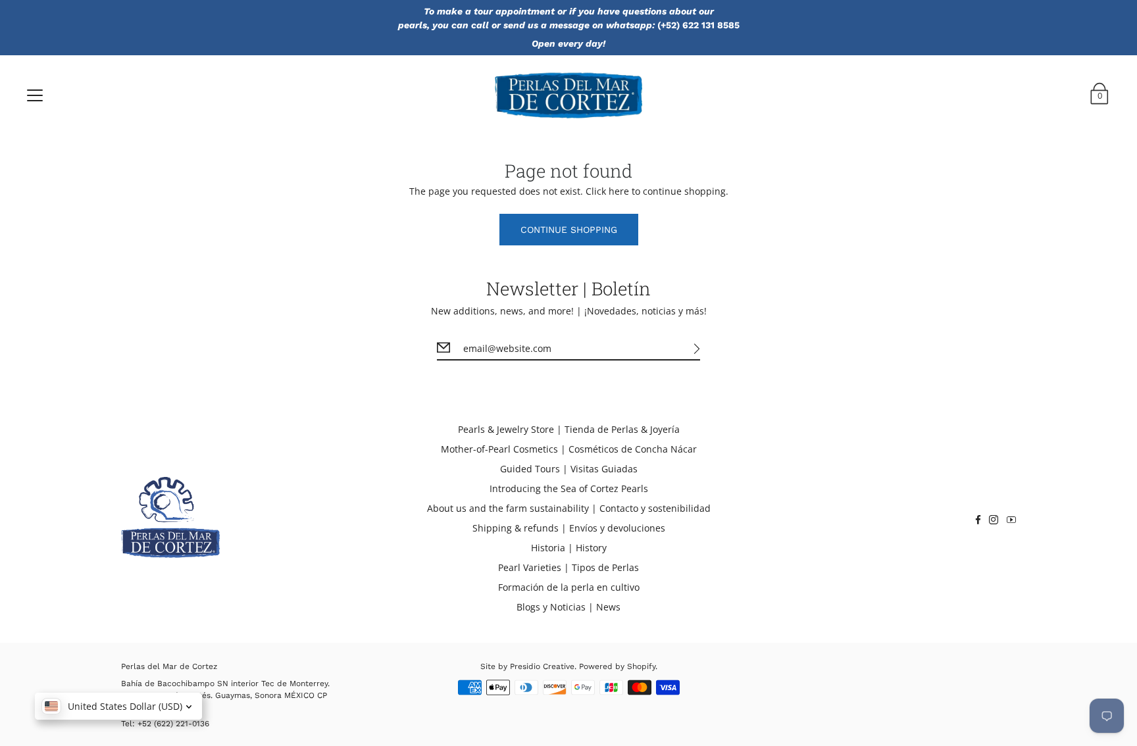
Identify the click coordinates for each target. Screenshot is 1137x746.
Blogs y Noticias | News (568, 607)
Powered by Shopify (617, 666)
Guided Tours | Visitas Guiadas (569, 468)
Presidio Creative (542, 666)
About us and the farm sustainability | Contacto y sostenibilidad (569, 508)
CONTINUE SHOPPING (568, 229)
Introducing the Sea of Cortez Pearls (569, 488)
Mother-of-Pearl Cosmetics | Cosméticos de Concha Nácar (569, 449)
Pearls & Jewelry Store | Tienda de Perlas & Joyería (569, 429)
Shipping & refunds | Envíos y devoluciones (568, 528)
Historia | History (569, 547)
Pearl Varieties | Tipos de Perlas (568, 567)
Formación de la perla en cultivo (569, 587)
